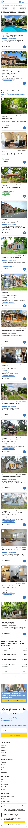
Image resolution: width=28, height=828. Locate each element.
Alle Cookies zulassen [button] (14, 822)
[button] (26, 1)
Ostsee (3, 747)
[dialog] (14, 815)
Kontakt (3, 789)
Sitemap (3, 755)
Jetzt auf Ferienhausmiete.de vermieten (14, 700)
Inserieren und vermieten (7, 796)
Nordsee (3, 745)
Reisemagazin (4, 784)
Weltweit (3, 752)
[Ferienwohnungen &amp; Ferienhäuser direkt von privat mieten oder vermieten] (2, 1)
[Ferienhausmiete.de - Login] (23, 1)
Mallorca (3, 750)
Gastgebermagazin (6, 798)
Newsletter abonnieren (14, 735)
